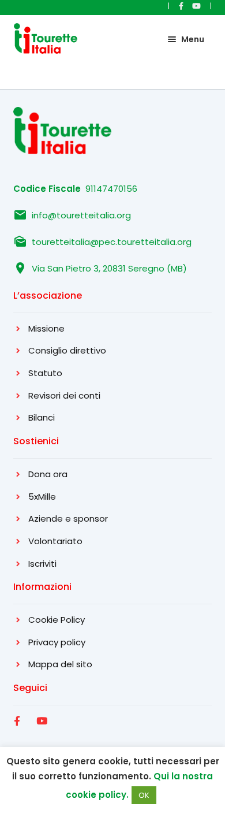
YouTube (43, 734)
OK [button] (143, 795)
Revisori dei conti (64, 395)
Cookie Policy (56, 620)
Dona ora (48, 474)
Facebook (19, 734)
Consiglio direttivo (67, 350)
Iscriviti (42, 563)
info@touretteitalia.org (81, 215)
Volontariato (55, 541)
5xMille (42, 496)
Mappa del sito (60, 664)
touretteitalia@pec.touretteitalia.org (112, 242)
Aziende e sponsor (68, 518)
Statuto (45, 373)
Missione (46, 328)
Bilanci (41, 417)
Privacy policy (56, 642)
